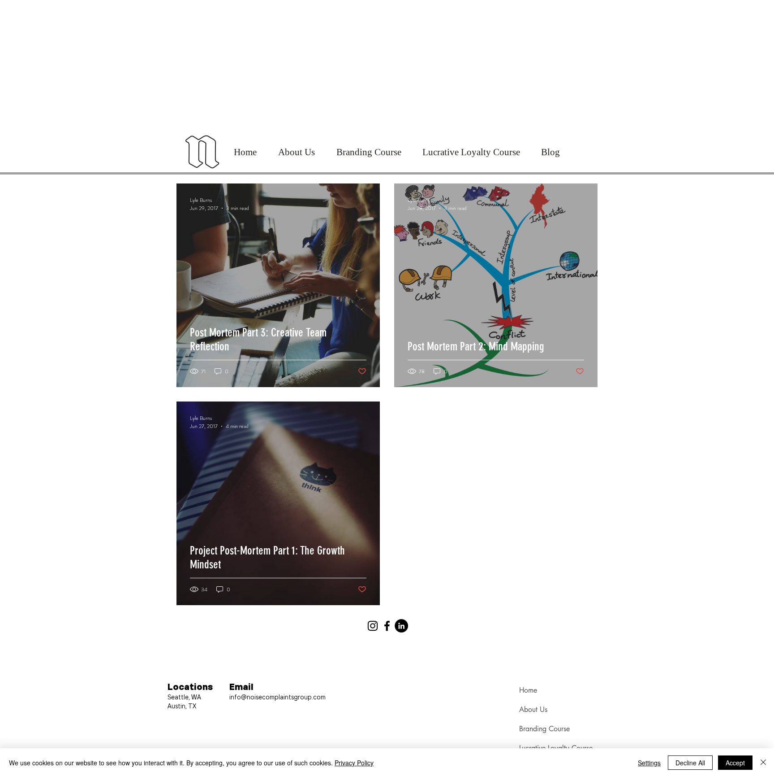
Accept (735, 762)
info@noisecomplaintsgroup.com (277, 697)
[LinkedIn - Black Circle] (401, 626)
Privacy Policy (354, 762)
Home (528, 690)
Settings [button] (649, 762)
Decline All (690, 762)
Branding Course (544, 728)
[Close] (763, 762)
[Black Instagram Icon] (372, 626)
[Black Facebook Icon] (387, 626)
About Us (533, 709)
